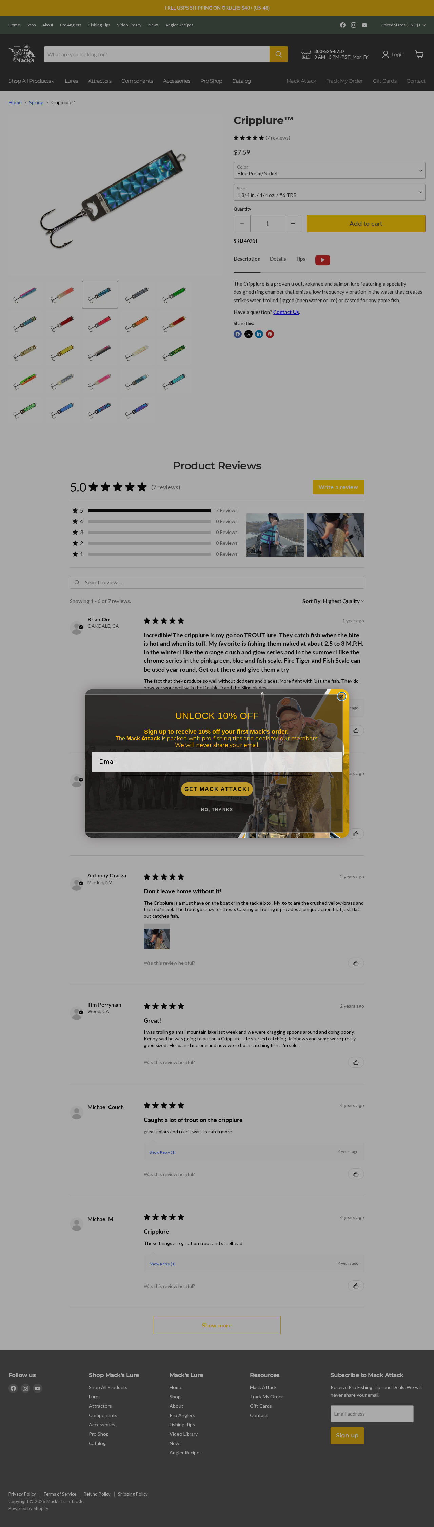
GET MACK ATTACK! (217, 789)
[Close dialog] (342, 696)
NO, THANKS (217, 809)
